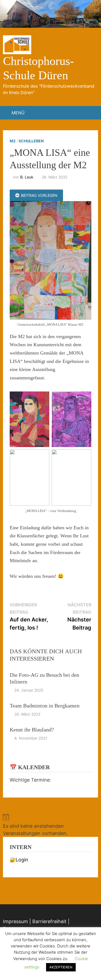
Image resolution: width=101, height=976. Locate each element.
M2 (13, 141)
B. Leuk (26, 177)
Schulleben (31, 141)
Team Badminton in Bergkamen (44, 706)
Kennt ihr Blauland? (32, 730)
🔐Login (19, 859)
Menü (18, 112)
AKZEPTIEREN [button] (60, 967)
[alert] (50, 825)
